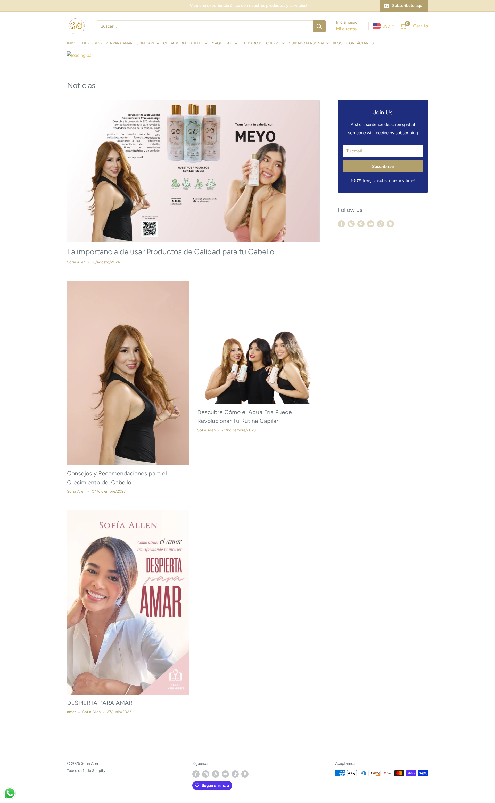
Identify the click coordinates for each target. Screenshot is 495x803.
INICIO (72, 43)
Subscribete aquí (407, 5)
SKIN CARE (145, 43)
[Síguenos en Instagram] (351, 224)
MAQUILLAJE (222, 43)
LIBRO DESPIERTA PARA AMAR (107, 43)
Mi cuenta (346, 29)
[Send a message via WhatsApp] (10, 793)
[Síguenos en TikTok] (380, 224)
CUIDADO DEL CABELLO (183, 43)
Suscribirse (383, 166)
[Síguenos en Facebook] (341, 224)
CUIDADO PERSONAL (307, 43)
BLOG (338, 43)
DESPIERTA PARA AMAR (100, 702)
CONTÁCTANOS (360, 43)
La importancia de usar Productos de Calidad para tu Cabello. (171, 251)
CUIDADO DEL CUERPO (261, 43)
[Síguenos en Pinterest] (361, 224)
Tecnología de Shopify (86, 770)
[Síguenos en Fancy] (390, 224)
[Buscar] (319, 26)
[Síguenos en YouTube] (370, 224)
